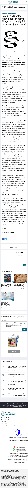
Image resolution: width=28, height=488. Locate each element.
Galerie (20, 406)
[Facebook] (3, 239)
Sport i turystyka (13, 405)
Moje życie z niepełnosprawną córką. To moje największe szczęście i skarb (17, 394)
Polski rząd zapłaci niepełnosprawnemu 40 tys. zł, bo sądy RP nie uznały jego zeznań (13, 8)
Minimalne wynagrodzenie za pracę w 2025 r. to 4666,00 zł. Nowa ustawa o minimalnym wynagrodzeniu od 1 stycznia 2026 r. (17, 368)
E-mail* (17, 259)
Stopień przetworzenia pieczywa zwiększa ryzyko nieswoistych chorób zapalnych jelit (19, 286)
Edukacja (22, 403)
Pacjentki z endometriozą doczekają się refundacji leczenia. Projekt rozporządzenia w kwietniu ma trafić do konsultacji (17, 382)
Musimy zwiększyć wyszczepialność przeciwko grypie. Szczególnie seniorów (6, 304)
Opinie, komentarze (12, 13)
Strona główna (4, 6)
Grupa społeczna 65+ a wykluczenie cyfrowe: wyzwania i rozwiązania (16, 375)
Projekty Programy (22, 405)
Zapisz (25, 265)
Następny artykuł (14, 247)
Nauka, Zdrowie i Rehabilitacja (12, 406)
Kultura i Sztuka (5, 405)
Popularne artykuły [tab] (7, 361)
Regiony (14, 403)
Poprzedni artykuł (14, 245)
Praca (18, 403)
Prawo (5, 403)
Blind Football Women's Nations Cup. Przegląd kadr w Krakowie (6, 285)
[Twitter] (5, 239)
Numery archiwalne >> (14, 354)
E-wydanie (14, 351)
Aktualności (11, 6)
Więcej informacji (21, 462)
